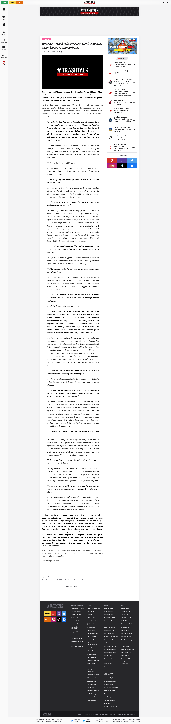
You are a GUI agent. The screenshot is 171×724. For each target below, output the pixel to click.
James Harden (91, 636)
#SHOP (12, 2)
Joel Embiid (90, 687)
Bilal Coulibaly (91, 678)
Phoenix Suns (108, 684)
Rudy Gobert (91, 617)
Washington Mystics (127, 649)
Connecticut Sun (126, 617)
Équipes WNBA (125, 656)
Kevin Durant (91, 621)
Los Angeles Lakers (110, 649)
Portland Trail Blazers (111, 687)
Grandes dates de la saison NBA (77, 642)
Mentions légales (122, 714)
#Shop (47, 614)
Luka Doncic (91, 630)
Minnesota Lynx (126, 636)
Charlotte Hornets (109, 617)
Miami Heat (107, 656)
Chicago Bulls (108, 621)
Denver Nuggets (109, 630)
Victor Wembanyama (93, 608)
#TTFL (19, 2)
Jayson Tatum (91, 657)
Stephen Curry (91, 614)
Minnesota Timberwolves (108, 662)
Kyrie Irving (91, 627)
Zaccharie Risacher (93, 675)
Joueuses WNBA (126, 659)
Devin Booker (91, 654)
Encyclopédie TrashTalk (75, 628)
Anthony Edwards (92, 633)
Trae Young (91, 663)
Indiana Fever (125, 627)
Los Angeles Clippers (110, 646)
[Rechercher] (163, 2)
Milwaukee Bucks (109, 659)
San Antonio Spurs (110, 694)
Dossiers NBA (75, 624)
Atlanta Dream (125, 611)
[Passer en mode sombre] (168, 2)
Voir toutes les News (72, 586)
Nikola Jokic (91, 640)
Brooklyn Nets (108, 614)
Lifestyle (48, 580)
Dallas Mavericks (109, 627)
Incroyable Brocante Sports (77, 647)
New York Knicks (109, 670)
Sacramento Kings (109, 690)
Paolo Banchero (92, 697)
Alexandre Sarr (91, 681)
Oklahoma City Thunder (108, 674)
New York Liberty (126, 640)
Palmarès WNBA (126, 652)
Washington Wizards (110, 706)
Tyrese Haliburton (93, 690)
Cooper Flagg (91, 700)
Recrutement (113, 714)
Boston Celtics (108, 611)
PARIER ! (4, 2)
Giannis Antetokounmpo (92, 643)
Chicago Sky (125, 614)
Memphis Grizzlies (110, 652)
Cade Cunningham (93, 694)
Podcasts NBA (75, 635)
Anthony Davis (91, 667)
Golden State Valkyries (128, 624)
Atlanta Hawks (108, 608)
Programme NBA (76, 611)
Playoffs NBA (75, 621)
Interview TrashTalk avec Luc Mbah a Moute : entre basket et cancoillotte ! (71, 580)
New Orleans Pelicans (111, 667)
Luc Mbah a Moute (50, 577)
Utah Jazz (107, 703)
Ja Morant (90, 624)
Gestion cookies (131, 714)
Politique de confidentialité (101, 714)
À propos (80, 714)
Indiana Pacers (108, 643)
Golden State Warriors (111, 636)
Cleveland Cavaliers (110, 624)
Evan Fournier (91, 648)
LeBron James (91, 611)
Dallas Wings (125, 621)
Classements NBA (76, 614)
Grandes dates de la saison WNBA (127, 662)
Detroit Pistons (109, 633)
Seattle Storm (125, 646)
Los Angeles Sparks (127, 633)
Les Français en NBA (77, 608)
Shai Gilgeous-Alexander (92, 670)
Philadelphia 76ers (110, 681)
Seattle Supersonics (110, 697)
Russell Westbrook (93, 660)
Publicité (91, 714)
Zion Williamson (92, 651)
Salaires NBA (75, 617)
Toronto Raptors (109, 700)
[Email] (61, 52)
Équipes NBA (75, 632)
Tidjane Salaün (91, 684)
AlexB (58, 52)
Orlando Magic (108, 678)
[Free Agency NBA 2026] (122, 46)
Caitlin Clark (125, 608)
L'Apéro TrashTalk (76, 638)
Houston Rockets (109, 640)
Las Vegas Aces (126, 630)
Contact (86, 714)
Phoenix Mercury (126, 643)
